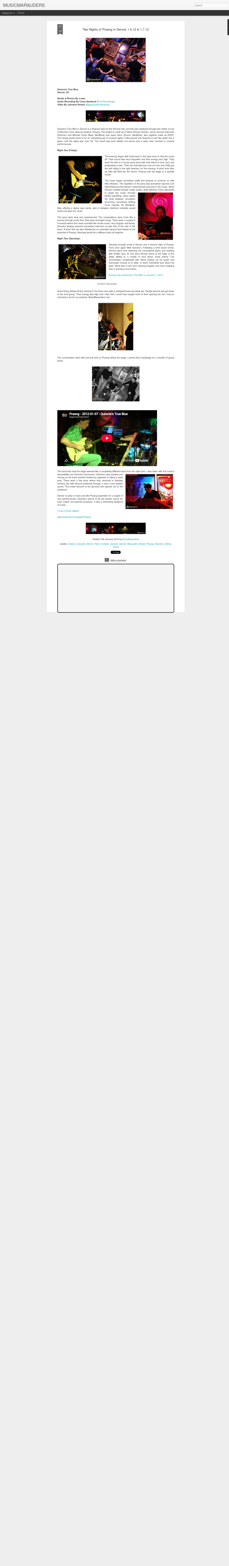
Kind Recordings (106, 101)
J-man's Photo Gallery (68, 510)
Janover (114, 543)
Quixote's (159, 543)
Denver (89, 543)
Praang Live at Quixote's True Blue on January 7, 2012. (136, 274)
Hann (97, 543)
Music (142, 543)
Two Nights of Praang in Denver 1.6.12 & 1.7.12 (116, 29)
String (168, 543)
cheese (71, 543)
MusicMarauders (130, 539)
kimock (122, 543)
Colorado (80, 543)
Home (21, 12)
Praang (150, 543)
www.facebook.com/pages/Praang (74, 516)
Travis (116, 546)
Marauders (132, 543)
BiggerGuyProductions (97, 104)
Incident (105, 543)
